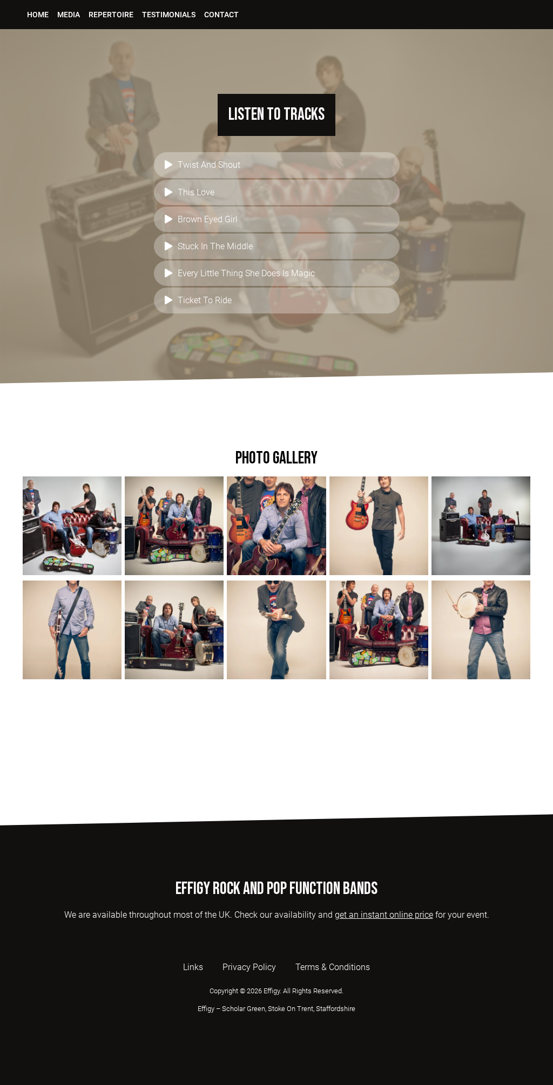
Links (193, 967)
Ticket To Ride (205, 300)
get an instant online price (384, 915)
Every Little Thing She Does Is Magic (246, 273)
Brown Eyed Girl (208, 219)
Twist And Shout (209, 165)
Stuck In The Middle (215, 246)
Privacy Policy (249, 967)
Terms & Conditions (332, 967)
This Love (196, 192)
